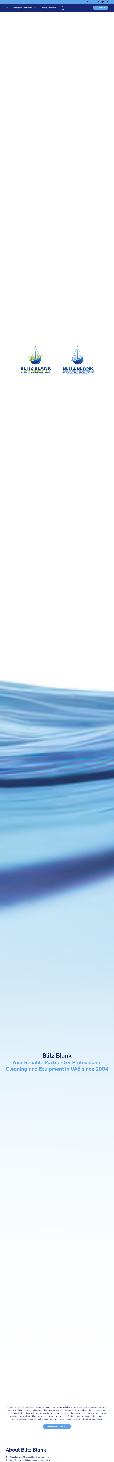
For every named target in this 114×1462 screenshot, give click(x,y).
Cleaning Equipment (48, 8)
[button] (24, 8)
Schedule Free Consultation (57, 1426)
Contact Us (101, 8)
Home (7, 8)
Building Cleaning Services (23, 8)
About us (64, 7)
